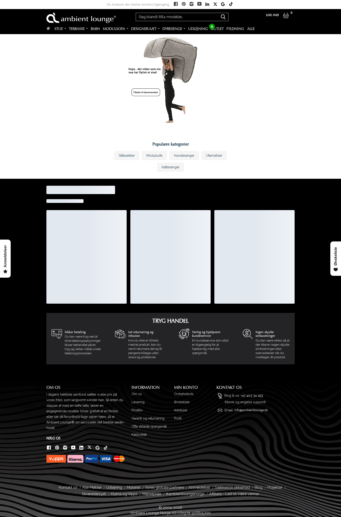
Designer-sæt (143, 29)
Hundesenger (184, 155)
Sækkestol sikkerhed (232, 487)
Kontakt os (68, 487)
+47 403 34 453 (252, 395)
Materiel (133, 487)
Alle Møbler (92, 487)
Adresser (180, 410)
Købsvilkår (139, 434)
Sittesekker (127, 155)
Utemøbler (214, 155)
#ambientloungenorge (185, 494)
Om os (137, 394)
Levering (138, 402)
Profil (178, 418)
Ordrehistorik (183, 394)
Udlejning (198, 29)
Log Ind (272, 15)
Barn (95, 29)
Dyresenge (172, 29)
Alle (251, 29)
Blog (258, 487)
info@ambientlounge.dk (251, 410)
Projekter (274, 487)
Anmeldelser (199, 487)
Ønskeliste (182, 402)
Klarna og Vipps (124, 494)
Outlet (217, 29)
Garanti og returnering (148, 418)
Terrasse (77, 29)
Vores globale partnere (164, 487)
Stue (59, 29)
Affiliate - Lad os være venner (234, 494)
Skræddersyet (94, 494)
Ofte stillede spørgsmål (149, 426)
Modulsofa (114, 29)
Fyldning (235, 29)
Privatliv (137, 410)
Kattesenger (171, 167)
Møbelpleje (151, 494)
